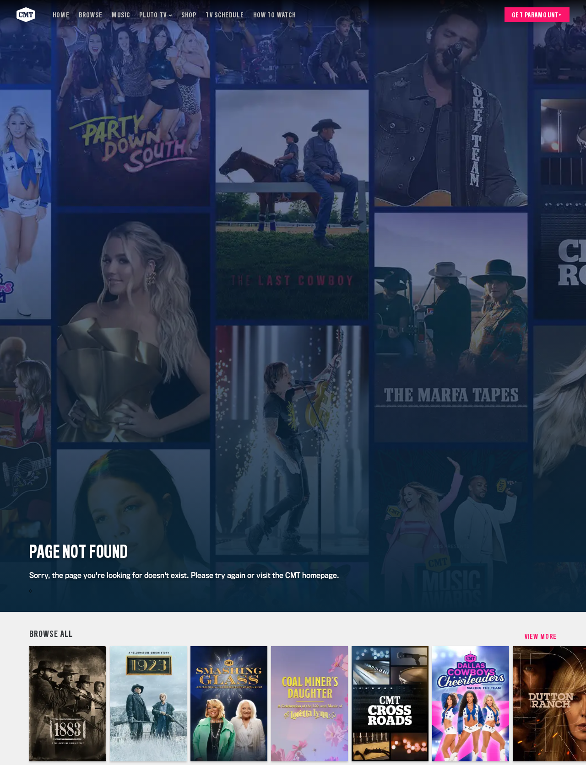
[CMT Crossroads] (390, 703)
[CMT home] (25, 14)
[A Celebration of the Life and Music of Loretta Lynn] (309, 703)
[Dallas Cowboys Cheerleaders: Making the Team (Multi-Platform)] (470, 703)
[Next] (572, 703)
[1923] (148, 703)
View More (541, 636)
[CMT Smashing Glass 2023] (228, 703)
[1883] (67, 703)
